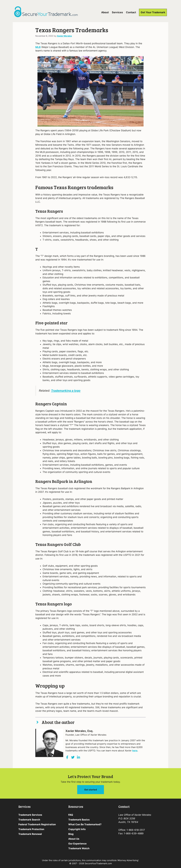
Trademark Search (29, 819)
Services (117, 12)
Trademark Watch (79, 848)
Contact (131, 12)
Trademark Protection (31, 829)
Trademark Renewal (30, 834)
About (105, 12)
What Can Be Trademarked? (85, 824)
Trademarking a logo (65, 390)
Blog (71, 834)
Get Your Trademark (153, 12)
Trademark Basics (79, 819)
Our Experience (77, 843)
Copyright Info (77, 829)
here (134, 750)
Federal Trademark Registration (37, 824)
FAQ (70, 814)
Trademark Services (30, 814)
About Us (73, 838)
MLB (38, 47)
